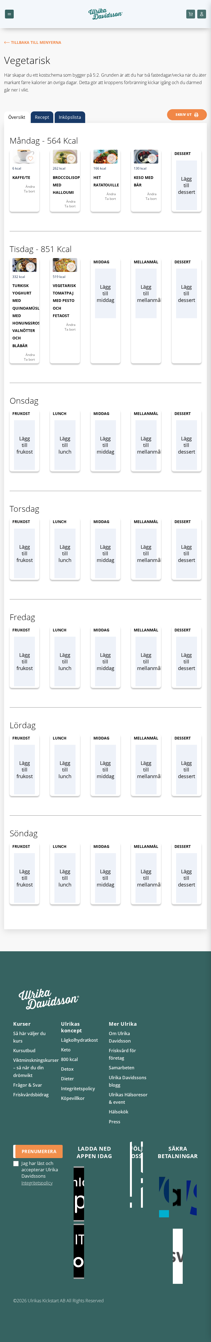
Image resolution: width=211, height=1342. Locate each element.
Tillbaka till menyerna (36, 42)
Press (114, 1122)
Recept (42, 117)
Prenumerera (39, 1151)
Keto (66, 1050)
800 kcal (69, 1059)
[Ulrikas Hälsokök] (142, 1180)
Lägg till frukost (24, 445)
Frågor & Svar (27, 1085)
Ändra (30, 186)
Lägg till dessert (186, 185)
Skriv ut (183, 114)
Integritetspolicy (78, 1089)
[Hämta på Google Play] (94, 1251)
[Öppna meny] (9, 14)
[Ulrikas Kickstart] (131, 1180)
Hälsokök (118, 1112)
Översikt (16, 117)
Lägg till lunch (65, 445)
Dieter (67, 1079)
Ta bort (29, 191)
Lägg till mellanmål (146, 293)
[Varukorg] (190, 14)
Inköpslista (70, 117)
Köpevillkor (73, 1098)
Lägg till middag (105, 293)
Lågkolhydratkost (79, 1040)
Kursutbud (24, 1051)
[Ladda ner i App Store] (94, 1194)
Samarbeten (121, 1068)
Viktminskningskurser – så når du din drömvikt (36, 1067)
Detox (67, 1069)
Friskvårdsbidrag (31, 1095)
